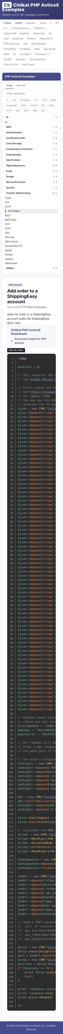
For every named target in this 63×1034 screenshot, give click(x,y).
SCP (7, 224)
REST (51, 105)
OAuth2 (33, 105)
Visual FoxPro (11, 64)
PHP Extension (12, 43)
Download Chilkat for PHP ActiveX (30, 340)
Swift (6, 54)
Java (6, 38)
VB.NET (8, 59)
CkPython (39, 28)
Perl (25, 43)
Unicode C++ (42, 54)
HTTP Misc (14, 211)
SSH (7, 232)
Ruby (37, 48)
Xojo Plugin (28, 64)
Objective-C (46, 38)
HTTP (44, 100)
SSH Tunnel (11, 241)
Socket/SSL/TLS (13, 245)
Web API (20, 85)
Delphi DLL (39, 33)
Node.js (31, 38)
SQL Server (50, 48)
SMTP (26, 110)
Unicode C (25, 54)
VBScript (20, 59)
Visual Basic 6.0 (37, 59)
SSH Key (9, 237)
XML (35, 110)
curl (14, 100)
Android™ (31, 23)
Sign (18, 110)
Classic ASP (10, 33)
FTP (36, 100)
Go (50, 33)
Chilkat (7, 23)
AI (8, 100)
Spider (8, 250)
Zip (42, 110)
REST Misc (10, 219)
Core (9, 85)
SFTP (9, 110)
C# (57, 23)
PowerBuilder (38, 43)
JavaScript (17, 38)
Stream (9, 254)
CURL (8, 198)
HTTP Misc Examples (33, 307)
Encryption (25, 100)
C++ (6, 28)
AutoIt (43, 23)
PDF (43, 105)
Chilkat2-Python (21, 28)
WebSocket (11, 263)
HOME (18, 23)
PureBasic (25, 48)
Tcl (14, 54)
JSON (23, 105)
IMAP (53, 100)
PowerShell (10, 48)
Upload (9, 258)
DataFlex (25, 33)
